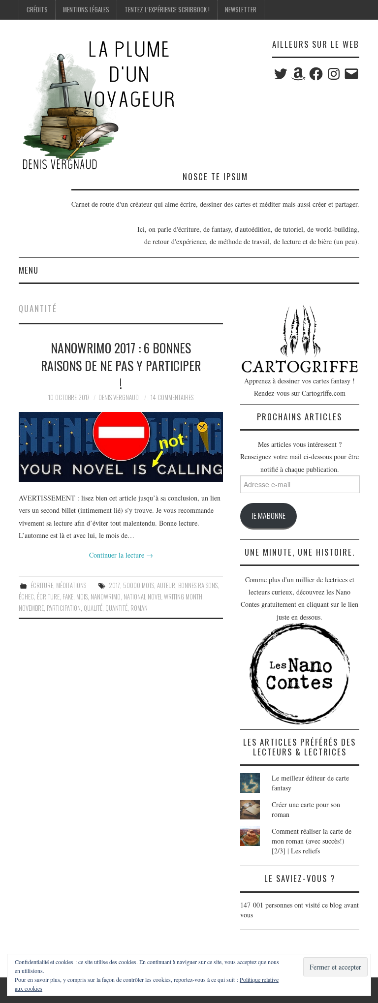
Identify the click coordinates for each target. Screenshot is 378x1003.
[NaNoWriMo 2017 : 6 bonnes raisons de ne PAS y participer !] (121, 447)
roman (139, 608)
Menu (28, 270)
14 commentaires (172, 397)
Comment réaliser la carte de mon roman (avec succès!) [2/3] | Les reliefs (311, 840)
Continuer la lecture (121, 555)
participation (64, 608)
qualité (93, 608)
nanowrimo (106, 596)
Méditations (71, 585)
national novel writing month (163, 596)
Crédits (37, 9)
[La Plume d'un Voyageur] (97, 104)
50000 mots (138, 585)
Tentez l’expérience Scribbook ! (167, 9)
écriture (48, 596)
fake (68, 596)
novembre (31, 608)
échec (26, 596)
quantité (116, 608)
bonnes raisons (198, 585)
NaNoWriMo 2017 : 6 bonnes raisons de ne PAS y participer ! (121, 365)
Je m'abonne (268, 515)
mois (82, 596)
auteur (166, 585)
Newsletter (240, 9)
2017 (114, 585)
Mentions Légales (86, 9)
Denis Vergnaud (118, 397)
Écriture (42, 585)
